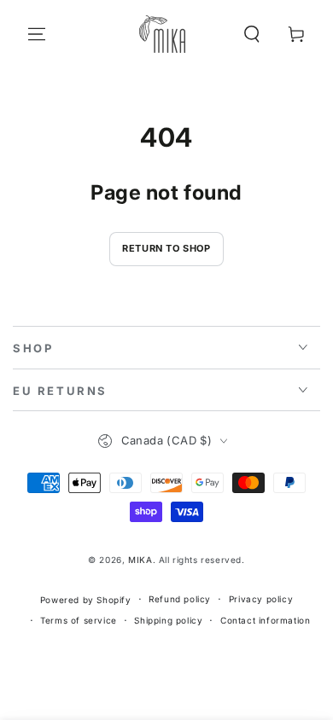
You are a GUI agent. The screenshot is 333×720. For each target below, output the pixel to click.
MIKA (140, 560)
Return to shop (166, 248)
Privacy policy (261, 599)
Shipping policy (168, 620)
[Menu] (37, 34)
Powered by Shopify (85, 600)
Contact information (265, 620)
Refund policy (180, 599)
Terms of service (78, 620)
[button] (252, 34)
